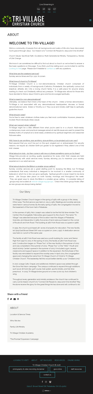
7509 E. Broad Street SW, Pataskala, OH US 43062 (46, 386)
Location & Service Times (20, 314)
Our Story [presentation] (25, 191)
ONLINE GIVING (74, 360)
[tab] (25, 192)
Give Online (58, 369)
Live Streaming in (46, 4)
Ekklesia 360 (46, 391)
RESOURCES (60, 360)
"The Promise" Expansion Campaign (24, 339)
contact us (51, 69)
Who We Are (15, 321)
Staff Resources (76, 369)
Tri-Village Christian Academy (22, 333)
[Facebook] (42, 382)
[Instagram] (46, 382)
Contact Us (47, 375)
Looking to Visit (15, 69)
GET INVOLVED (46, 360)
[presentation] (51, 192)
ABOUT (14, 307)
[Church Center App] (50, 382)
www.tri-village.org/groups (42, 182)
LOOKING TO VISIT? (21, 360)
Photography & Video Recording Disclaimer (28, 369)
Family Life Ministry (17, 327)
